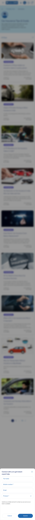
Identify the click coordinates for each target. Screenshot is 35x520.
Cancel (10, 516)
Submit (25, 516)
